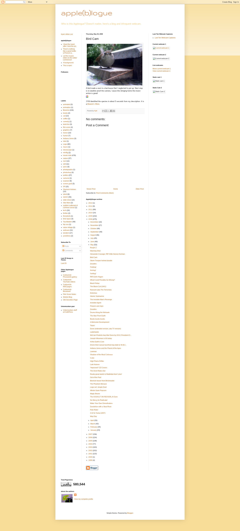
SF (64, 187)
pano (65, 167)
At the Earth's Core (97, 342)
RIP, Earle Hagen (96, 277)
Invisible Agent (95, 303)
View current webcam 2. (162, 71)
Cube (92, 358)
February (94, 427)
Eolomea (93, 293)
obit (64, 164)
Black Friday (94, 283)
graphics (66, 130)
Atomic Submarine (97, 296)
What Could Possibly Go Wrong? (102, 280)
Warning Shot (95, 251)
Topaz (92, 325)
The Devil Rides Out (97, 371)
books (65, 113)
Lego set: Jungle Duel (98, 387)
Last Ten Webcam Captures (165, 38)
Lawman (93, 351)
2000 (90, 457)
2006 (90, 437)
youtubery (67, 236)
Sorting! (93, 274)
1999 (90, 460)
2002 (90, 450)
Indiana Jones (68, 138)
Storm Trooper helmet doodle (101, 261)
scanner (66, 181)
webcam (66, 230)
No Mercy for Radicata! (98, 400)
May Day (93, 416)
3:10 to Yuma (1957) (97, 413)
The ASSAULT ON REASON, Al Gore (104, 397)
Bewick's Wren (93, 104)
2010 (90, 213)
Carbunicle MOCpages (67, 285)
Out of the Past (95, 377)
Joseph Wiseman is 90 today (101, 338)
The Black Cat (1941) (98, 286)
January (93, 430)
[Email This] (103, 110)
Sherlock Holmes (69, 189)
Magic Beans (95, 394)
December (94, 222)
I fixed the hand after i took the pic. (70, 45)
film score (66, 127)
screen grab (67, 184)
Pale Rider (94, 410)
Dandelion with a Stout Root (100, 407)
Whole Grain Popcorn (98, 390)
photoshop (67, 172)
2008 (90, 219)
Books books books (97, 319)
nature (65, 158)
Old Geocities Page (70, 300)
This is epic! (67, 65)
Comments (68, 251)
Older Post (140, 189)
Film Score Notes (69, 294)
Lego (65, 144)
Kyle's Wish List (67, 34)
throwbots (66, 216)
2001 (90, 454)
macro (65, 147)
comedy (66, 122)
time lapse (67, 219)
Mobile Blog (67, 297)
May (92, 245)
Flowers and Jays (96, 306)
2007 (90, 434)
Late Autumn (95, 364)
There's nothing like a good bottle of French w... (69, 51)
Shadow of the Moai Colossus (101, 355)
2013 (90, 203)
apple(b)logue (86, 13)
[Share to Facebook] (111, 110)
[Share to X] (108, 110)
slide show (67, 200)
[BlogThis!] (106, 110)
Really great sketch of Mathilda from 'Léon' (106, 374)
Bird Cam (93, 257)
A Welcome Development (99, 322)
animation (67, 107)
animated (66, 104)
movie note (67, 155)
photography (68, 170)
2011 (90, 209)
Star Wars (66, 203)
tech (64, 210)
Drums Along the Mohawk (99, 312)
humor (65, 136)
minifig (65, 153)
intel (64, 141)
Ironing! (93, 270)
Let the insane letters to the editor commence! (70, 58)
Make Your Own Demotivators (101, 403)
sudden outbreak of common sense (70, 206)
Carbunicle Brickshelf (67, 290)
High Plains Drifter (97, 361)
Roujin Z (93, 248)
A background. (68, 63)
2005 (90, 441)
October (93, 228)
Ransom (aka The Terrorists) (101, 290)
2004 (90, 444)
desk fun (66, 124)
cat (64, 116)
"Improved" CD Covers (98, 368)
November (94, 225)
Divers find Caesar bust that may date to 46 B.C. (108, 345)
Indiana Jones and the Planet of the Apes (105, 348)
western (66, 233)
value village (68, 227)
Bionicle (66, 110)
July (92, 238)
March (93, 424)
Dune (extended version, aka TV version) (105, 329)
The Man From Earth (98, 316)
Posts (66, 246)
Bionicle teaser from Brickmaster (102, 381)
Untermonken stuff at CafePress (70, 311)
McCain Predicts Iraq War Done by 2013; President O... (110, 335)
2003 (90, 447)
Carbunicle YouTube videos (69, 281)
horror (65, 133)
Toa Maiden (67, 222)
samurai (66, 178)
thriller (65, 213)
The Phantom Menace (98, 384)
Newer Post (91, 189)
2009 (90, 216)
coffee (65, 119)
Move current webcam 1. (162, 69)
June (92, 242)
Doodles (93, 264)
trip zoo (66, 224)
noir (64, 161)
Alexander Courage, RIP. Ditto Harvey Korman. (107, 254)
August (93, 235)
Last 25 (64, 263)
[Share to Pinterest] (113, 110)
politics (65, 175)
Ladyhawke (94, 332)
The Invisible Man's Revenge (101, 300)
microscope (67, 150)
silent (65, 194)
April (92, 420)
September (94, 232)
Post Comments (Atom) (105, 193)
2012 (90, 206)
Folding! (93, 267)
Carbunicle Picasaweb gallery (70, 276)
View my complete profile (83, 499)
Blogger (130, 513)
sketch (65, 197)
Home (115, 189)
